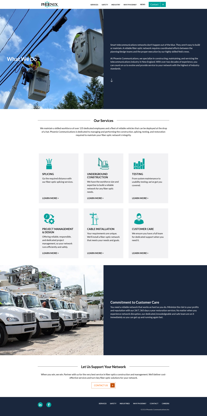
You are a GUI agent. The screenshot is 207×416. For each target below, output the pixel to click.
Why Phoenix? (130, 5)
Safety (105, 5)
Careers (165, 403)
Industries (125, 403)
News (142, 4)
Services (94, 5)
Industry (115, 5)
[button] (94, 4)
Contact (154, 403)
